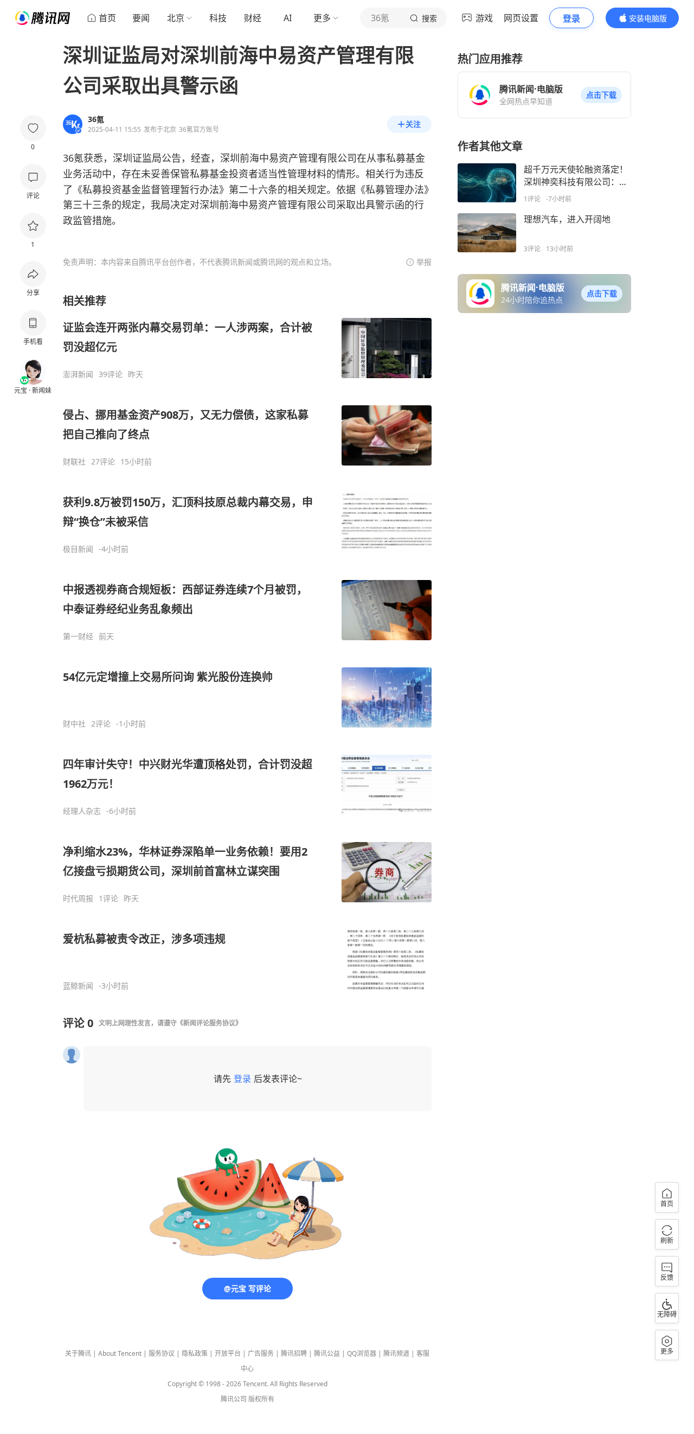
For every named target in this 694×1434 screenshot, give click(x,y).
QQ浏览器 (361, 1353)
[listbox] (247, 642)
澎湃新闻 (78, 374)
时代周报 (78, 898)
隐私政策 (195, 1353)
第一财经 (78, 636)
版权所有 (261, 1399)
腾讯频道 (396, 1353)
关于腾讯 (78, 1353)
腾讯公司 (234, 1399)
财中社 (74, 724)
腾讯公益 (327, 1353)
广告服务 (261, 1353)
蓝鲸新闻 (78, 986)
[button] (601, 95)
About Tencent (120, 1353)
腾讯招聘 (294, 1353)
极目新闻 (78, 549)
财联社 (74, 462)
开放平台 (228, 1353)
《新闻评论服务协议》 (209, 1023)
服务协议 (162, 1353)
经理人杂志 (82, 811)
